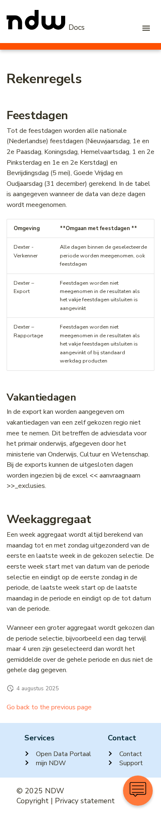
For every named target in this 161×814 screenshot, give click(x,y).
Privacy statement (85, 801)
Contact (130, 754)
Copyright (33, 801)
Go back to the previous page (49, 707)
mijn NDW (51, 763)
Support (131, 763)
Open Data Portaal (63, 754)
